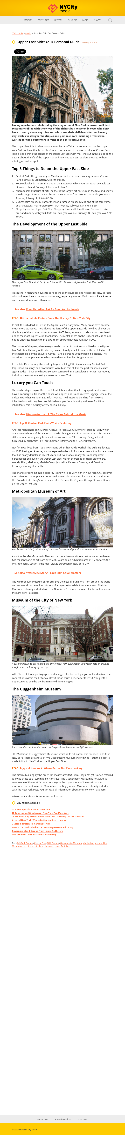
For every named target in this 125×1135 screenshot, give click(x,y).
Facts (85, 20)
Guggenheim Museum (71, 843)
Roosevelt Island (35, 846)
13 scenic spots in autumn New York (31, 809)
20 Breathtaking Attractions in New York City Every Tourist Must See (48, 816)
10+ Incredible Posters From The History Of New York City (55, 318)
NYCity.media (17, 33)
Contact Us (42, 1119)
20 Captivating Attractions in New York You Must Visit (40, 812)
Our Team (83, 1119)
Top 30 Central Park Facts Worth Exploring (34, 834)
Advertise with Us (63, 1119)
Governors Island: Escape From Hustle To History (37, 830)
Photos (97, 20)
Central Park (40, 843)
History (58, 20)
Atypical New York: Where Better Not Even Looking (51, 768)
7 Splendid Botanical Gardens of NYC (31, 823)
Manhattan (88, 843)
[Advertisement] (62, 881)
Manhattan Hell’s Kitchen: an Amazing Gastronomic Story (42, 827)
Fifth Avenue (53, 843)
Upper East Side (62, 846)
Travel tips (43, 20)
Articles (28, 20)
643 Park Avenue (25, 843)
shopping (49, 846)
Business (72, 20)
